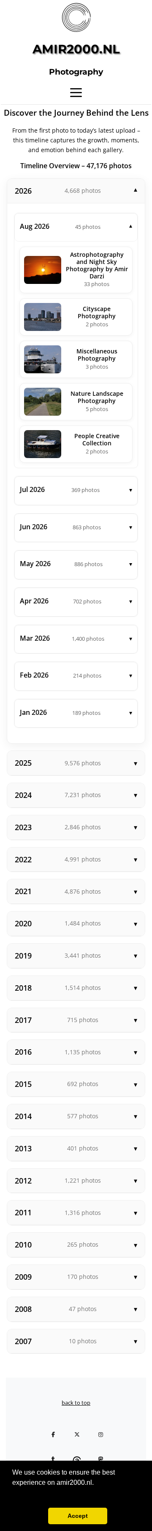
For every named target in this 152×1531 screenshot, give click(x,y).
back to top (76, 1402)
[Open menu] (76, 92)
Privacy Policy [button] (35, 1494)
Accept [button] (78, 1515)
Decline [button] (28, 1515)
